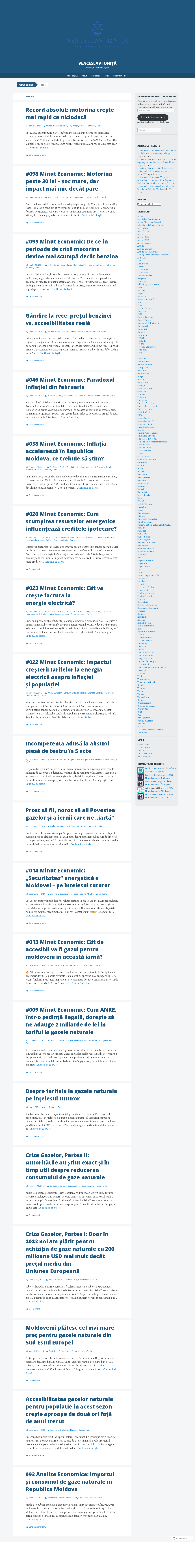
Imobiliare (30, 540)
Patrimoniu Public (145, 551)
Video (140, 727)
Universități (142, 709)
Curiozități (142, 358)
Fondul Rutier (143, 445)
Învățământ (142, 278)
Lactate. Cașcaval (144, 504)
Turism (140, 694)
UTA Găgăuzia (143, 718)
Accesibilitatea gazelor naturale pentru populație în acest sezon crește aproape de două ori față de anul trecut (69, 1410)
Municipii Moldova (146, 542)
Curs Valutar (143, 362)
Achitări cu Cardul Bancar (149, 219)
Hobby (140, 468)
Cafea (139, 305)
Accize (140, 216)
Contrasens (142, 335)
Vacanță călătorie (145, 721)
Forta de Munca (144, 448)
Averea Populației (145, 275)
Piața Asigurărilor (145, 560)
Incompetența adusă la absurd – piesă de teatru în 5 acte (69, 747)
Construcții (80, 537)
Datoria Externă (144, 364)
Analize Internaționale (147, 252)
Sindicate (141, 646)
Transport (142, 688)
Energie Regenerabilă (147, 406)
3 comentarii (34, 1309)
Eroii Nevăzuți (143, 412)
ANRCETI (141, 258)
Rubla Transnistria (145, 626)
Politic (140, 572)
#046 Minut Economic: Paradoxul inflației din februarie (70, 383)
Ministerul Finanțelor (147, 519)
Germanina (142, 462)
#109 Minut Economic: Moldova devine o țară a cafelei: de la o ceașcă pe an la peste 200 (155, 171)
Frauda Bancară (144, 450)
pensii (93, 467)
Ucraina (140, 700)
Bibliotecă (95, 75)
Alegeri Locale (144, 243)
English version (144, 409)
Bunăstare (57, 125)
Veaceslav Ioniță (97, 63)
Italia (139, 498)
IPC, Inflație (73, 125)
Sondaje (140, 649)
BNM (57, 537)
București (141, 290)
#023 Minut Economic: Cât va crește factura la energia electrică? (64, 595)
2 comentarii (34, 569)
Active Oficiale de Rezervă (149, 222)
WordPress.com (144, 756)
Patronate (141, 554)
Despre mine (143, 373)
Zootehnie (142, 732)
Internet (141, 486)
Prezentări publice (121, 75)
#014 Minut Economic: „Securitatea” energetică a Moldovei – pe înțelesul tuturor (68, 878)
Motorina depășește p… (155, 794)
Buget (140, 293)
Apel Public (142, 264)
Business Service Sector (148, 299)
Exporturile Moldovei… (155, 775)
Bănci (72, 537)
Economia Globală (145, 388)
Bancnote (141, 281)
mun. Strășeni (143, 540)
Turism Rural (143, 697)
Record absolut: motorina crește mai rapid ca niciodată (70, 113)
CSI (138, 356)
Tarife (98, 125)
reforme (141, 611)
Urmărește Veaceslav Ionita (152, 117)
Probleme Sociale (104, 467)
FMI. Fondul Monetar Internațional (153, 442)
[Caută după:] (149, 130)
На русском (142, 382)
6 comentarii (34, 1380)
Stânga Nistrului (105, 1040)
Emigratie (141, 397)
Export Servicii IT (145, 421)
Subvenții (141, 670)
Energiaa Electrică (75, 395)
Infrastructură (143, 483)
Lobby (140, 510)
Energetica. (62, 395)
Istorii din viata (144, 495)
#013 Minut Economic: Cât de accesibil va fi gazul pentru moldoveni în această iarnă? (65, 949)
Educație (141, 394)
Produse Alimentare (34, 469)
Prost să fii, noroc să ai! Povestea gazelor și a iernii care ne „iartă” (70, 813)
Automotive (142, 269)
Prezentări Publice (145, 587)
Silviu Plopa (142, 643)
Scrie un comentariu (37, 155)
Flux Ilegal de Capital (147, 439)
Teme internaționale (146, 682)
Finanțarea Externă (145, 427)
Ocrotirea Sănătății (145, 548)
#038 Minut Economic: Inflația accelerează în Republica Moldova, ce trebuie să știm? (66, 451)
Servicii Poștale (144, 640)
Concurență (142, 326)
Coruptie (98, 537)
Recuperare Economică (147, 608)
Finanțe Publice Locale (147, 433)
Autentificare (143, 747)
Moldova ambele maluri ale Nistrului (154, 525)
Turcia (140, 691)
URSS (139, 712)
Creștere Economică (146, 347)
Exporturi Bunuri (145, 424)
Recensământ (143, 602)
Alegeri (140, 234)
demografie (142, 367)
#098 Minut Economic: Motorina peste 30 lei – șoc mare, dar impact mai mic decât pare (69, 181)
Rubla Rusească (144, 623)
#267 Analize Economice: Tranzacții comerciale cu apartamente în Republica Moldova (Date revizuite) (155, 180)
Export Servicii (144, 418)
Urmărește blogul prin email (156, 96)
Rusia (139, 629)
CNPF (139, 314)
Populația (141, 581)
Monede (141, 528)
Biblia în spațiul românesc (149, 284)
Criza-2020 (142, 350)
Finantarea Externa (146, 436)
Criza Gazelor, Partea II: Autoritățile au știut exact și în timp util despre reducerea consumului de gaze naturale (67, 1166)
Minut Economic (77, 197)
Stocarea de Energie (146, 661)
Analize (49, 125)
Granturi (141, 465)
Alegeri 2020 (143, 237)
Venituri (141, 724)
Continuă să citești (38, 147)
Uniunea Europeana (146, 706)
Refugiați (141, 614)
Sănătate (47, 469)
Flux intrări (142, 750)
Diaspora (141, 376)
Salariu (81, 1430)
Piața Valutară (143, 566)
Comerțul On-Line (145, 317)
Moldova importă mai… (155, 768)
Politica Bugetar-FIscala (148, 575)
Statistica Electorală (146, 652)
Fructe (140, 454)
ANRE (50, 197)
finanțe (140, 430)
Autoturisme (143, 272)
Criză (65, 125)
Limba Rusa (142, 507)
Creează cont (143, 744)
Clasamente (142, 311)
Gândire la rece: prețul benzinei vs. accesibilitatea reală (69, 319)
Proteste (141, 599)
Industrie (141, 480)
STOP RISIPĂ (143, 664)
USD (139, 715)
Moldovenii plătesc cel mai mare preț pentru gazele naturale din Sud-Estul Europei (70, 1335)
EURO (140, 415)
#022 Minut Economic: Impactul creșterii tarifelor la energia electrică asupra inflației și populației (68, 673)
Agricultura (142, 228)
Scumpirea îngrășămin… (156, 781)
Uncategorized (144, 703)
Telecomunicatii (144, 679)
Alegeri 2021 (143, 240)
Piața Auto (142, 563)
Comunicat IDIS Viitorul (148, 323)
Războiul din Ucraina (146, 632)
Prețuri (80, 331)
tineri (140, 685)
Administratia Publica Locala (150, 225)
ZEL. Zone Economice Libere (150, 730)
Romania (29, 267)
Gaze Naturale (97, 759)
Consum (90, 537)
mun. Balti (142, 534)
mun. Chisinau (143, 537)
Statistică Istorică (145, 655)
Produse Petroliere (87, 125)
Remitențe (142, 617)
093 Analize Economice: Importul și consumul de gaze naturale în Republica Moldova (70, 1482)
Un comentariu (35, 296)
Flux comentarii (144, 753)
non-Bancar (142, 546)
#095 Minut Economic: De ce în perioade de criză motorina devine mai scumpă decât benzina (72, 249)
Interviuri (142, 489)
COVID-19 (141, 341)
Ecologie (141, 385)
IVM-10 (140, 501)
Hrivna (140, 471)
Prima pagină (72, 75)
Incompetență (41, 540)
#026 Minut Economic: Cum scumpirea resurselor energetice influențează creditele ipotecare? (71, 521)
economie (141, 391)
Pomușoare (142, 578)
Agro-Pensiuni (144, 231)
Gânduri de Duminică (146, 459)
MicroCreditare (144, 513)
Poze (106, 75)
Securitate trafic (144, 638)
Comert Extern (60, 265)
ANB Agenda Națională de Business (153, 255)
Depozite (141, 370)
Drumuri (141, 379)
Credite (106, 537)
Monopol (141, 531)
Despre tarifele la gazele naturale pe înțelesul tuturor (71, 1094)
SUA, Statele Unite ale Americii (151, 667)
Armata (140, 267)
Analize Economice (56, 1497)
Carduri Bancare (144, 308)
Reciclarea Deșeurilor (147, 605)
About (84, 75)
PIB (138, 569)
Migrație (141, 516)
